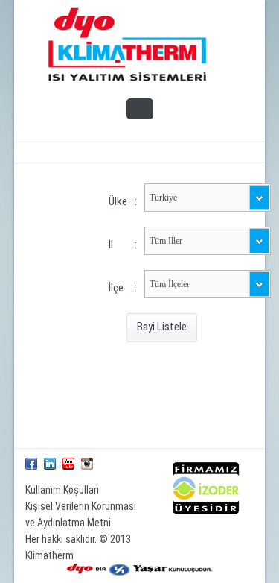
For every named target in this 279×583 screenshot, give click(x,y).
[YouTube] (68, 464)
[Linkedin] (50, 464)
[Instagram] (87, 464)
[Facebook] (31, 464)
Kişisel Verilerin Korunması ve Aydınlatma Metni (80, 514)
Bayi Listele (162, 326)
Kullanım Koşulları (62, 490)
